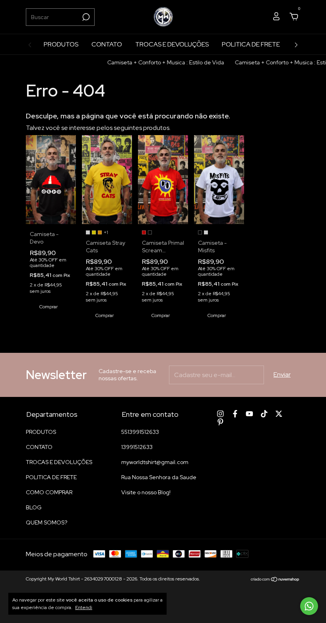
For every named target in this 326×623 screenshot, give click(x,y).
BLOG (34, 507)
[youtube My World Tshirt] (249, 414)
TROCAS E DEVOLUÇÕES (172, 44)
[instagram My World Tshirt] (220, 414)
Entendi (83, 607)
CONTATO (106, 44)
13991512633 (137, 447)
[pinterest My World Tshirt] (220, 422)
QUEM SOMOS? (46, 522)
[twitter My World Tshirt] (279, 414)
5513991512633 (140, 431)
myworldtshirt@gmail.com (154, 462)
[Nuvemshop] (275, 580)
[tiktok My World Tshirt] (264, 414)
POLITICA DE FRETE (251, 44)
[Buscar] (85, 17)
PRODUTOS (61, 44)
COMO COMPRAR (49, 492)
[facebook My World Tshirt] (235, 414)
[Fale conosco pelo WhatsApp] (309, 606)
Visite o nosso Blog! (146, 492)
